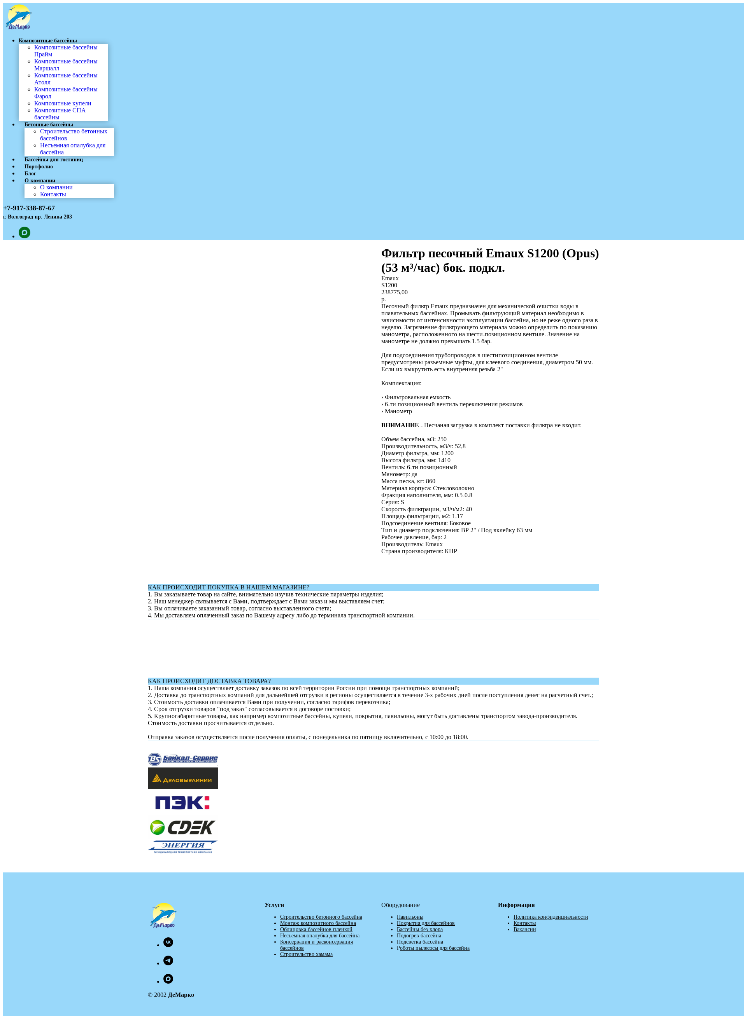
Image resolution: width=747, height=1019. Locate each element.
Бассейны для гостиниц (54, 160)
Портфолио (39, 167)
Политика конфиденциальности (551, 917)
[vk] (168, 945)
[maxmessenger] (24, 236)
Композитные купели (62, 103)
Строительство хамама (306, 954)
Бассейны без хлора (420, 929)
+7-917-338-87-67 (29, 208)
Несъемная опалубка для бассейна (319, 936)
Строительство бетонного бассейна (321, 917)
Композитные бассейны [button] (48, 41)
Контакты (53, 194)
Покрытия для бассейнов (426, 923)
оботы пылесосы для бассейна (435, 948)
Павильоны (410, 917)
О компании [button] (40, 181)
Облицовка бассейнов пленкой (316, 929)
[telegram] (168, 963)
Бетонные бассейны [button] (49, 125)
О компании (56, 187)
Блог (30, 174)
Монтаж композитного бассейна (318, 923)
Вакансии (525, 929)
